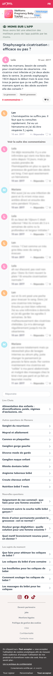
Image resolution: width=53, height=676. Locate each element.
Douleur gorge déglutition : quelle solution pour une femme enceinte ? (24, 528)
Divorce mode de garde (16, 452)
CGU (26, 628)
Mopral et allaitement (15, 432)
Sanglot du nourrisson (15, 425)
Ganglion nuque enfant (16, 459)
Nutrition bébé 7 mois (15, 486)
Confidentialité (26, 633)
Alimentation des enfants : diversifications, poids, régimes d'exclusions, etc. (21, 409)
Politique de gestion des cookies (26, 623)
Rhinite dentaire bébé (15, 466)
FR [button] (49, 4)
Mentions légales (26, 618)
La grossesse (10, 94)
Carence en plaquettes (16, 439)
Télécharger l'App (41, 13)
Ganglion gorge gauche (16, 446)
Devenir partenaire (26, 607)
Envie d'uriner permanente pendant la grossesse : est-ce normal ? (25, 519)
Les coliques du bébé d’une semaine (24, 561)
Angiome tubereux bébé (17, 473)
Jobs (26, 613)
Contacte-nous (26, 639)
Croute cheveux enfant (16, 479)
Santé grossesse (28, 94)
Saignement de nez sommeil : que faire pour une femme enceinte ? (22, 501)
